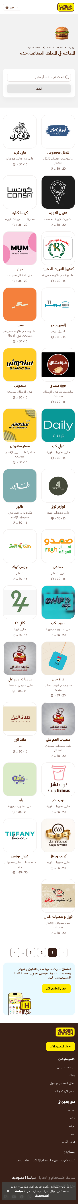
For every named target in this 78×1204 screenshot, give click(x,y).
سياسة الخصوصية (24, 1177)
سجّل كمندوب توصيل (62, 1083)
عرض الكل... (68, 1141)
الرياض (71, 1125)
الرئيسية (72, 47)
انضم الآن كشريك (65, 1091)
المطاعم (60, 47)
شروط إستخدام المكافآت (45, 1160)
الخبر (73, 1133)
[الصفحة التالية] (15, 952)
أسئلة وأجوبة (68, 1160)
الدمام (71, 1110)
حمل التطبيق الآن (56, 988)
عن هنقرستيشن (66, 1067)
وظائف (71, 1075)
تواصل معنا (22, 1160)
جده (49, 47)
